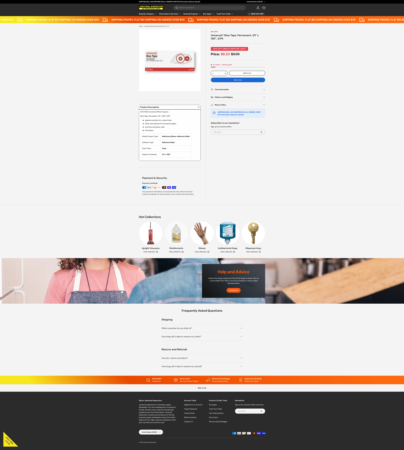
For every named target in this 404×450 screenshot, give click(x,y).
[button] (264, 7)
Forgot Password (190, 409)
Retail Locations (190, 417)
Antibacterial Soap (227, 248)
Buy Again (207, 14)
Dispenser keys (253, 248)
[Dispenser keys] (253, 233)
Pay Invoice (213, 417)
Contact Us (234, 290)
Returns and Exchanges (218, 421)
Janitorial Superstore (150, 442)
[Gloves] (202, 233)
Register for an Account (193, 405)
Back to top (202, 388)
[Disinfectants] (176, 233)
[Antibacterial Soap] (227, 233)
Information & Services (168, 14)
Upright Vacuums (151, 248)
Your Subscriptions (216, 413)
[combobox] (209, 7)
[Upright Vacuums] (150, 233)
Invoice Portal (189, 413)
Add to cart (247, 73)
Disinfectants (176, 248)
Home (140, 26)
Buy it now (238, 80)
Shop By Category (146, 14)
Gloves (202, 248)
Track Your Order (224, 14)
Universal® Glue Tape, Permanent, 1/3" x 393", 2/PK (157, 26)
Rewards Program (190, 14)
